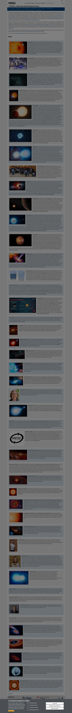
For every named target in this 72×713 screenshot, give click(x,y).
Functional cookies (33, 705)
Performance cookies (34, 709)
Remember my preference (54, 705)
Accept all (55, 703)
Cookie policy (11, 710)
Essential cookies (33, 703)
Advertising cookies (33, 707)
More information (54, 708)
